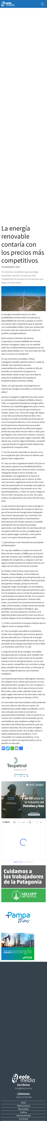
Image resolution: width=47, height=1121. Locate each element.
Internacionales (23, 1115)
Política (23, 1112)
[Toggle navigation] (42, 4)
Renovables (23, 1109)
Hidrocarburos (23, 1105)
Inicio (23, 1102)
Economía (23, 1119)
